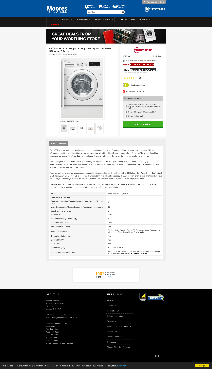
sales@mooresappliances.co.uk (64, 318)
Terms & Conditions (114, 337)
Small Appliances (139, 19)
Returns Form (112, 332)
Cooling (66, 19)
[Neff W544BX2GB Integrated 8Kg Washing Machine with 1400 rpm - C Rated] (64, 128)
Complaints (111, 342)
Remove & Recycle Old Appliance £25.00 (142, 112)
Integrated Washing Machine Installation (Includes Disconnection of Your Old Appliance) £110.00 (144, 106)
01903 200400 (61, 315)
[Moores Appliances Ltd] (57, 10)
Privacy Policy (112, 321)
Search (110, 301)
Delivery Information (115, 316)
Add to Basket (143, 124)
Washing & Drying (102, 19)
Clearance (54, 24)
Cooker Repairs (113, 311)
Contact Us (111, 306)
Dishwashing (82, 19)
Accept (202, 365)
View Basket (155, 2)
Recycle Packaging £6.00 (136, 116)
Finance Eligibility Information (118, 347)
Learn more (122, 365)
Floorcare (122, 19)
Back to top (159, 356)
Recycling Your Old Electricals (119, 326)
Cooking (53, 19)
